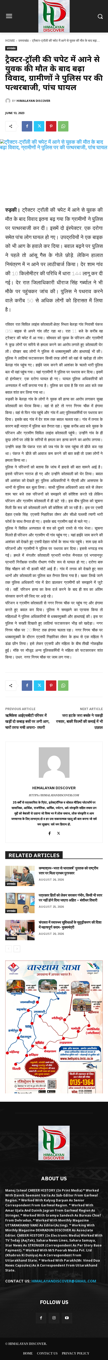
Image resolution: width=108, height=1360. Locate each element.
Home (10, 40)
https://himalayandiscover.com (54, 795)
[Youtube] (67, 1318)
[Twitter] (39, 126)
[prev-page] (8, 948)
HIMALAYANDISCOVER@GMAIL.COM (63, 1280)
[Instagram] (54, 1318)
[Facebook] (27, 126)
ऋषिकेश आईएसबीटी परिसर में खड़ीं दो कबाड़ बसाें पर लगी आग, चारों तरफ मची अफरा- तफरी (27, 721)
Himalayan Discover (33, 101)
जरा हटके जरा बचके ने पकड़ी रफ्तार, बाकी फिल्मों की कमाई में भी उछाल (79, 721)
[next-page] (17, 948)
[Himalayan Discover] (8, 100)
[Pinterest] (51, 126)
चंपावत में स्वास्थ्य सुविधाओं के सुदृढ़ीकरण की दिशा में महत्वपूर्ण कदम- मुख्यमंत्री (70, 925)
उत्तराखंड (23, 40)
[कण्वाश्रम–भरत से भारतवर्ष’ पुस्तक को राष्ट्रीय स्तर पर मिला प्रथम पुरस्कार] (20, 876)
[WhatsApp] (63, 126)
